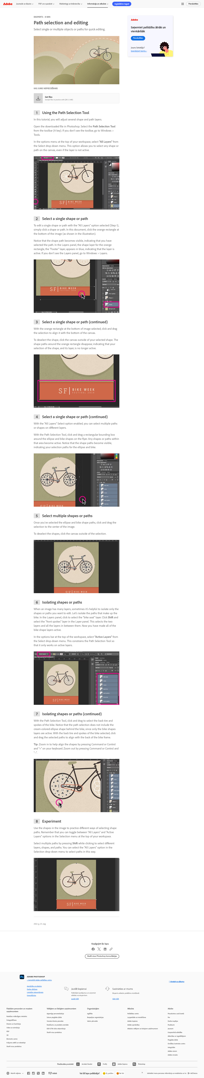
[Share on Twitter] (99, 949)
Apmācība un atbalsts (34, 986)
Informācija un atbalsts (96, 4)
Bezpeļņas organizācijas (95, 1017)
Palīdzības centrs (133, 1014)
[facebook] (28, 1073)
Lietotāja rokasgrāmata (35, 992)
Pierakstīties (193, 4)
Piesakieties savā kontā (176, 1014)
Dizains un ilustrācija (14, 1024)
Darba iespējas (173, 1021)
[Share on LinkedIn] (105, 949)
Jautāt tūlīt (75, 999)
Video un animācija (13, 1028)
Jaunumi (170, 1029)
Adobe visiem (172, 1051)
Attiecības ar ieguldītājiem (177, 1036)
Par (169, 1017)
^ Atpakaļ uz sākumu (176, 982)
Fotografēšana (12, 1020)
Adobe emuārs (173, 1055)
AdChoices (193, 1073)
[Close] (142, 1072)
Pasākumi (171, 1025)
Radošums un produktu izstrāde (58, 1025)
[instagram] (33, 1073)
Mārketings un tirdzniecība (69, 4)
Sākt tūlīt (115, 999)
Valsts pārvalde (92, 1021)
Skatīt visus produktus (14, 1046)
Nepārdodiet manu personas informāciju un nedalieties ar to (165, 1073)
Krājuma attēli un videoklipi (16, 1043)
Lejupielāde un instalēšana (136, 1017)
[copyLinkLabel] (111, 949)
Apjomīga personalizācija (55, 1014)
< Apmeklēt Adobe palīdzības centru (39, 980)
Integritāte (171, 1047)
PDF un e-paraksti (45, 4)
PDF (8, 1031)
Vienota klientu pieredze (55, 1021)
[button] (182, 4)
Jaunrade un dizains (23, 4)
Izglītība (90, 1014)
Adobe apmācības (133, 1025)
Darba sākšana (32, 989)
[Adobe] (7, 4)
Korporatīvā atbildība (175, 1032)
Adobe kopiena (132, 1021)
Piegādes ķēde (173, 1040)
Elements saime (12, 1039)
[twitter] (38, 1073)
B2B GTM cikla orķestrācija (56, 1029)
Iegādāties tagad (121, 4)
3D (7, 1035)
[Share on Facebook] (93, 949)
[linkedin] (43, 1073)
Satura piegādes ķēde (54, 1017)
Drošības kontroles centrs (176, 1044)
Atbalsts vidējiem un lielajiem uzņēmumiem (142, 1029)
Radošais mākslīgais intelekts (17, 1016)
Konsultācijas (31, 995)
